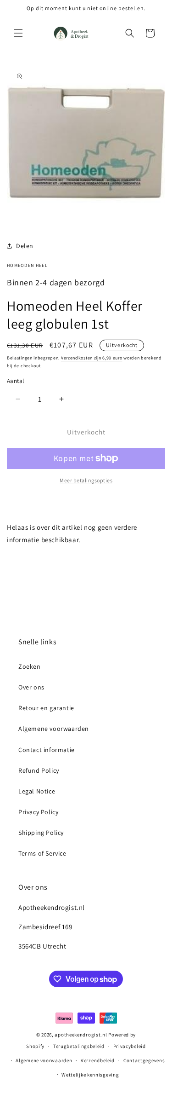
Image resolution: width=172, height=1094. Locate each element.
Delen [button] (24, 246)
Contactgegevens (144, 1060)
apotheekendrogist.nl (81, 1034)
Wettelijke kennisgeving (90, 1074)
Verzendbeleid (98, 1060)
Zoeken (29, 666)
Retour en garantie (46, 708)
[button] (18, 33)
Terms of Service (42, 853)
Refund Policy (38, 770)
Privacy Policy (38, 812)
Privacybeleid (129, 1046)
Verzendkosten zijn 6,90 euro (91, 358)
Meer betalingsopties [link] (86, 480)
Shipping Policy (41, 832)
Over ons (31, 687)
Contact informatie (46, 750)
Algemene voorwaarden (53, 728)
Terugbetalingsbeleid (79, 1046)
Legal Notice (36, 791)
